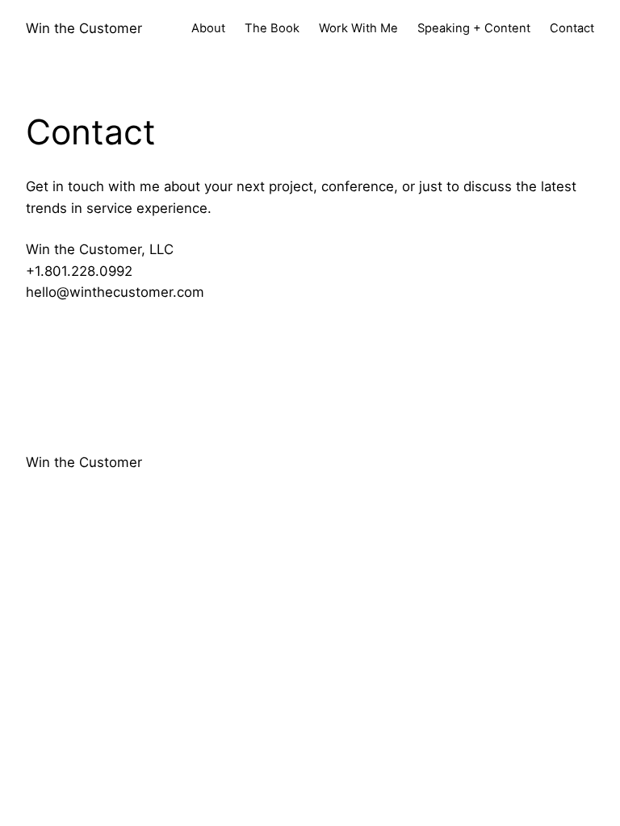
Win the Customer (84, 28)
